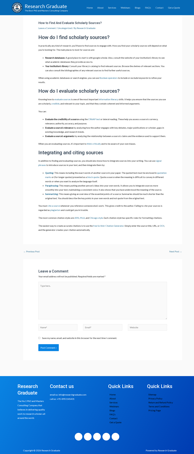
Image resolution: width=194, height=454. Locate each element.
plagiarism (55, 210)
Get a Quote (174, 7)
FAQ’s (148, 7)
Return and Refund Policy (160, 402)
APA (77, 217)
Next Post (175, 251)
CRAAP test (94, 119)
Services (112, 7)
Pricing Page (154, 410)
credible (55, 103)
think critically (94, 143)
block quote (93, 177)
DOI (162, 225)
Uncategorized (64, 28)
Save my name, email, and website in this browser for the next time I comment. (79, 338)
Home (90, 7)
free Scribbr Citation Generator (108, 225)
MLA (82, 217)
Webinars (125, 7)
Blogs (137, 7)
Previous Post (31, 251)
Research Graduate (46, 6)
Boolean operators (108, 77)
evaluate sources (63, 99)
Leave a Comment (47, 28)
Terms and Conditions (159, 406)
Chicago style (96, 217)
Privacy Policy (155, 398)
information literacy (108, 99)
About (100, 7)
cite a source (54, 205)
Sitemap (152, 394)
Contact (159, 7)
